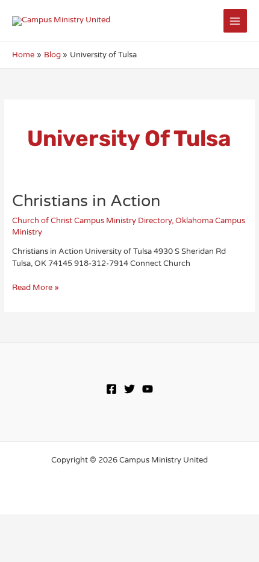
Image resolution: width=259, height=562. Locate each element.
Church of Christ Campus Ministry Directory (92, 221)
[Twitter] (129, 389)
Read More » (35, 288)
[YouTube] (147, 389)
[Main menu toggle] (235, 21)
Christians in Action (86, 201)
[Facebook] (111, 389)
